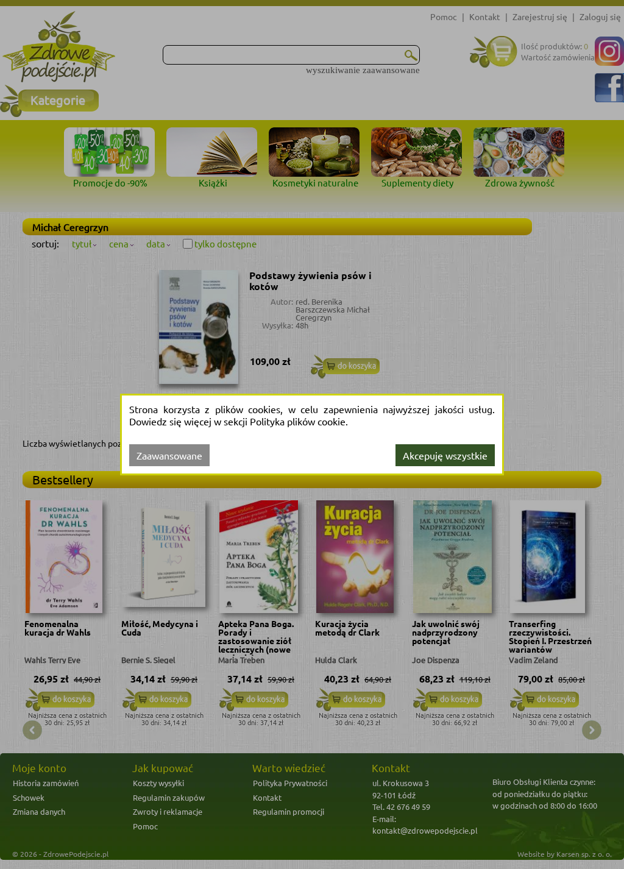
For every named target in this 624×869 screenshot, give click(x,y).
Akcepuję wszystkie (445, 455)
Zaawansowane (169, 455)
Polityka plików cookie (298, 421)
